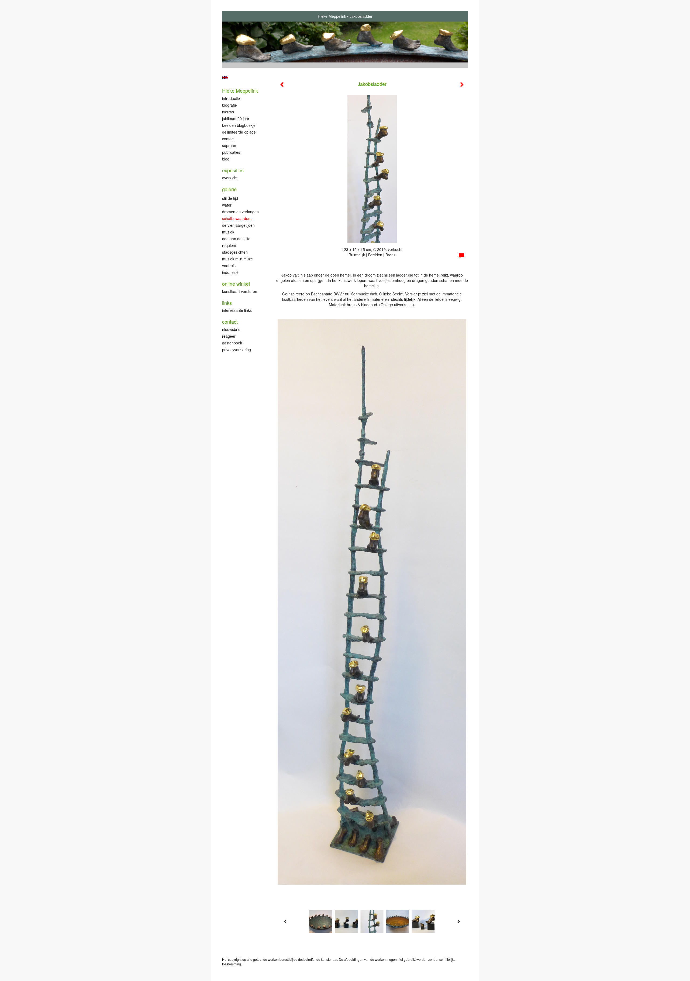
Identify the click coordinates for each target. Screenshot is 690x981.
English (225, 77)
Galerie (229, 189)
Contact (228, 138)
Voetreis (229, 265)
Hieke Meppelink (332, 16)
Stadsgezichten (235, 252)
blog (225, 159)
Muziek (228, 232)
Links (227, 302)
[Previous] (285, 921)
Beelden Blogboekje (239, 125)
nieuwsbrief (232, 329)
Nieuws (228, 111)
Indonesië (230, 272)
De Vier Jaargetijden (238, 225)
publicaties (231, 152)
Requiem (229, 245)
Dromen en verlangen (240, 211)
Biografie (229, 105)
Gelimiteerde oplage (239, 132)
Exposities (233, 170)
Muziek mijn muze (237, 258)
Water (227, 205)
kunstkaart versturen (239, 291)
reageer (229, 336)
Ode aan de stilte (236, 238)
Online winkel (236, 283)
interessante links (237, 310)
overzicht (229, 177)
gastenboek (232, 342)
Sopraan (229, 145)
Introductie (231, 98)
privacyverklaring (236, 349)
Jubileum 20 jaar (235, 118)
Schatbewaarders (236, 218)
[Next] (458, 921)
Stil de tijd (230, 198)
